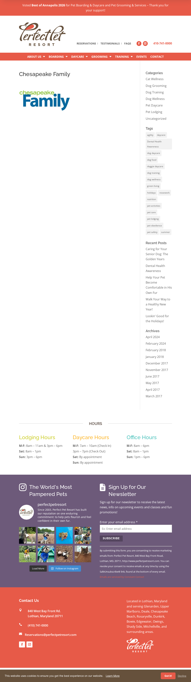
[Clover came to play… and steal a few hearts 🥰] (64, 535)
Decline (182, 675)
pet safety (152, 232)
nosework (164, 192)
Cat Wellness (155, 79)
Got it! (168, 675)
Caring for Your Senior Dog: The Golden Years (157, 254)
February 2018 (156, 350)
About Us (34, 56)
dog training (153, 172)
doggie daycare (155, 166)
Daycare (77, 56)
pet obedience (154, 225)
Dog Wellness (155, 99)
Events (141, 56)
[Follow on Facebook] (139, 43)
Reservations (86, 43)
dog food (151, 159)
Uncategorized (156, 119)
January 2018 (155, 357)
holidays (151, 192)
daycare (161, 135)
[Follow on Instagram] (145, 43)
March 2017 (154, 396)
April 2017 (153, 390)
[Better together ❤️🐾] (83, 535)
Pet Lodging (154, 112)
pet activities (153, 205)
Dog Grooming (156, 86)
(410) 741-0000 (38, 625)
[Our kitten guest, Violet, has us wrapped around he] (83, 554)
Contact (157, 56)
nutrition (151, 199)
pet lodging (153, 218)
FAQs (127, 43)
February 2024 (156, 343)
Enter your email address (119, 522)
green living (153, 186)
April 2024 (153, 337)
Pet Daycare (154, 105)
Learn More (113, 675)
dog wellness (154, 179)
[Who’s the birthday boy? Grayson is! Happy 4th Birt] (46, 554)
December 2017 (157, 363)
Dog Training (155, 92)
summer (165, 232)
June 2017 (152, 376)
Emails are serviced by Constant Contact (122, 577)
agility (150, 135)
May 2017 (152, 383)
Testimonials (110, 43)
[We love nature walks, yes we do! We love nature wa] (27, 554)
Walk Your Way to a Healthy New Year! (158, 304)
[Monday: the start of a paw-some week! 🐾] (64, 554)
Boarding (56, 56)
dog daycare (153, 153)
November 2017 (157, 370)
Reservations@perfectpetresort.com (50, 635)
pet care (151, 212)
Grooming (99, 56)
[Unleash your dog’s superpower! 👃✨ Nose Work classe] (27, 535)
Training (122, 56)
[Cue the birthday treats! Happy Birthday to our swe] (46, 535)
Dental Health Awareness (154, 144)
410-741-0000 (162, 43)
